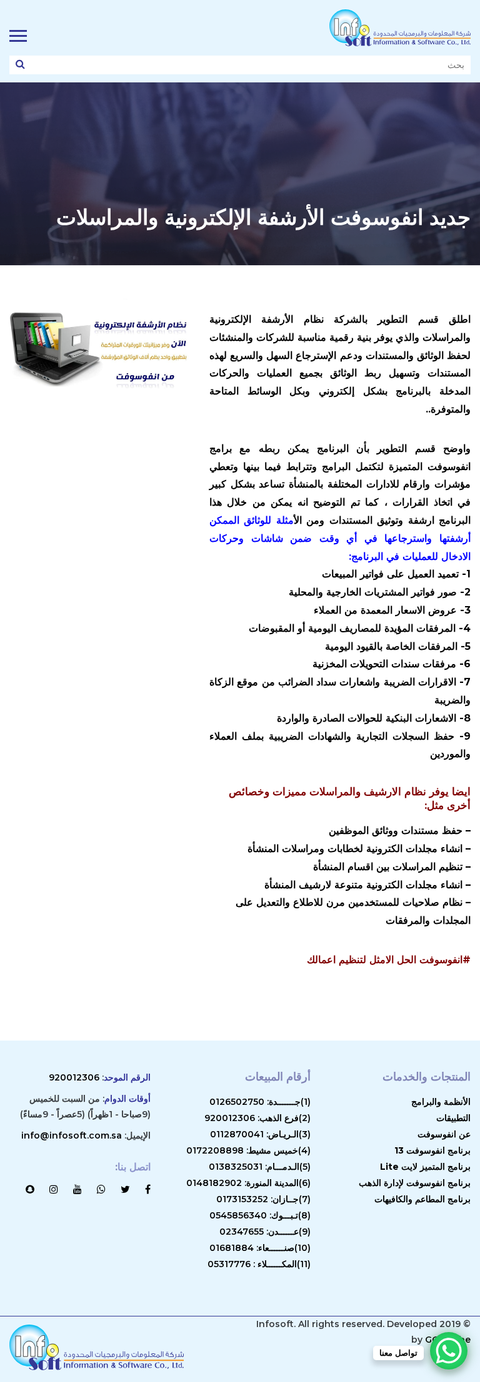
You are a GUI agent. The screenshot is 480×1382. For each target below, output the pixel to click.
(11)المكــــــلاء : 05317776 (259, 1264)
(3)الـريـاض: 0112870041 (260, 1134)
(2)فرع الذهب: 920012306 (257, 1118)
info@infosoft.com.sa (71, 1135)
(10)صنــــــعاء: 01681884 (260, 1247)
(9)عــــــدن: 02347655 (265, 1231)
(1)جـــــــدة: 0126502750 (260, 1101)
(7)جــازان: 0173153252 (263, 1199)
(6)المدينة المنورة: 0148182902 (248, 1182)
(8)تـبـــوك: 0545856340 (260, 1215)
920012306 (74, 1077)
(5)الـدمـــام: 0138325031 (260, 1166)
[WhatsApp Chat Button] (449, 1351)
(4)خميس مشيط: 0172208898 (248, 1150)
